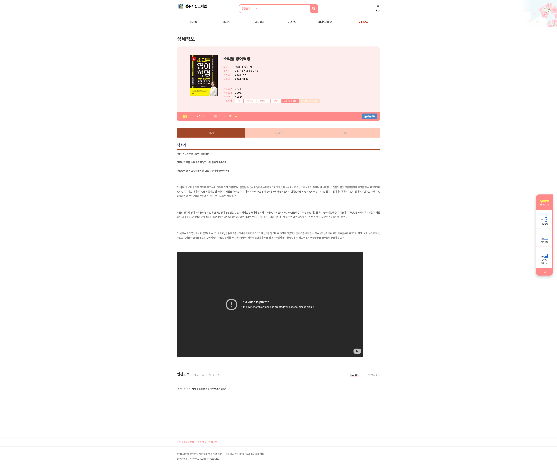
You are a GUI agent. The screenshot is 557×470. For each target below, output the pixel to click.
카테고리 (363, 22)
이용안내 (292, 22)
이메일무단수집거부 (207, 442)
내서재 (226, 22)
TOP (544, 272)
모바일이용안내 (544, 262)
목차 (346, 132)
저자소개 (278, 132)
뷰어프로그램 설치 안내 (309, 101)
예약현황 (544, 242)
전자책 (193, 22)
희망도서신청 (325, 22)
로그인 (378, 11)
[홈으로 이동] (192, 6)
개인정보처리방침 (185, 442)
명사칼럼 (259, 22)
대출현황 (544, 223)
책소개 (211, 132)
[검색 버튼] (314, 9)
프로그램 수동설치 (290, 101)
